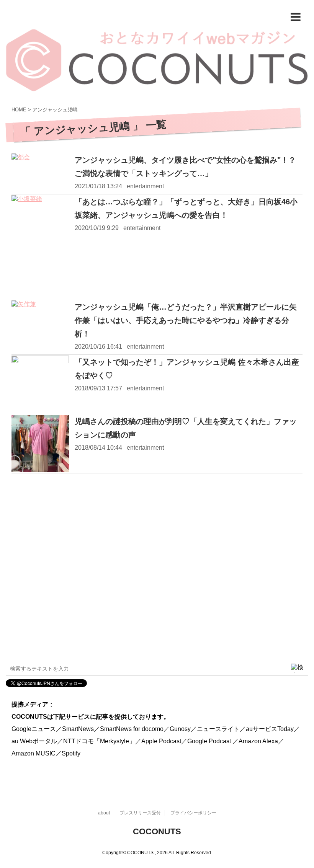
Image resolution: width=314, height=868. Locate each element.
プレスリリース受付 (140, 813)
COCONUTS (157, 831)
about (104, 813)
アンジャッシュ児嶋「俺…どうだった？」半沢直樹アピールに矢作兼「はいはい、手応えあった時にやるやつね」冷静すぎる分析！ (186, 320)
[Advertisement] (157, 268)
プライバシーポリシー (193, 813)
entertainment (145, 186)
